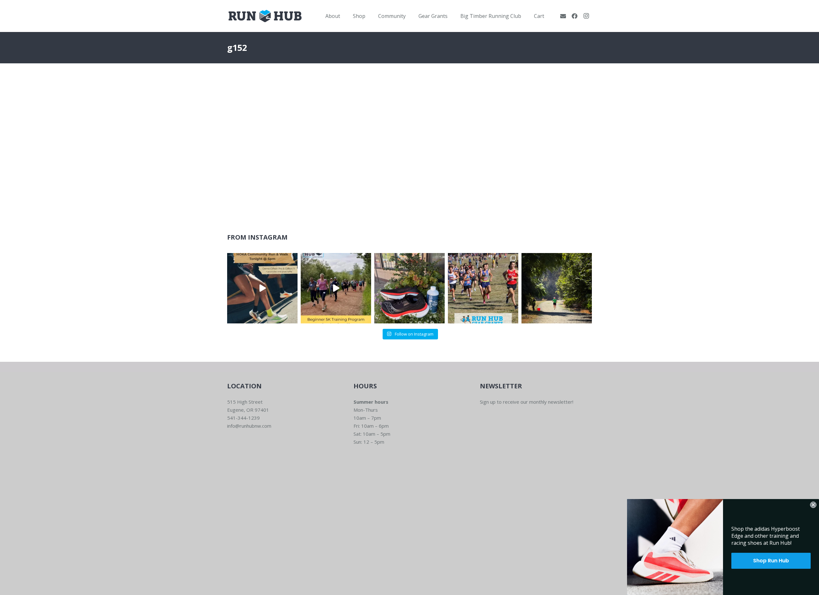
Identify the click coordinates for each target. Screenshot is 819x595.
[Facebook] (574, 16)
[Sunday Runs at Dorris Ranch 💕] (556, 288)
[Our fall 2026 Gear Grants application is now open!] (483, 288)
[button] (345, 16)
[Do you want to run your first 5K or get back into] (336, 288)
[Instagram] (586, 16)
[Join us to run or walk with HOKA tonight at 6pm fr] (262, 288)
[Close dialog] (813, 505)
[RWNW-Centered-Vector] (265, 16)
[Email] (563, 16)
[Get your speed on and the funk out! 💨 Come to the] (409, 288)
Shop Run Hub (771, 560)
